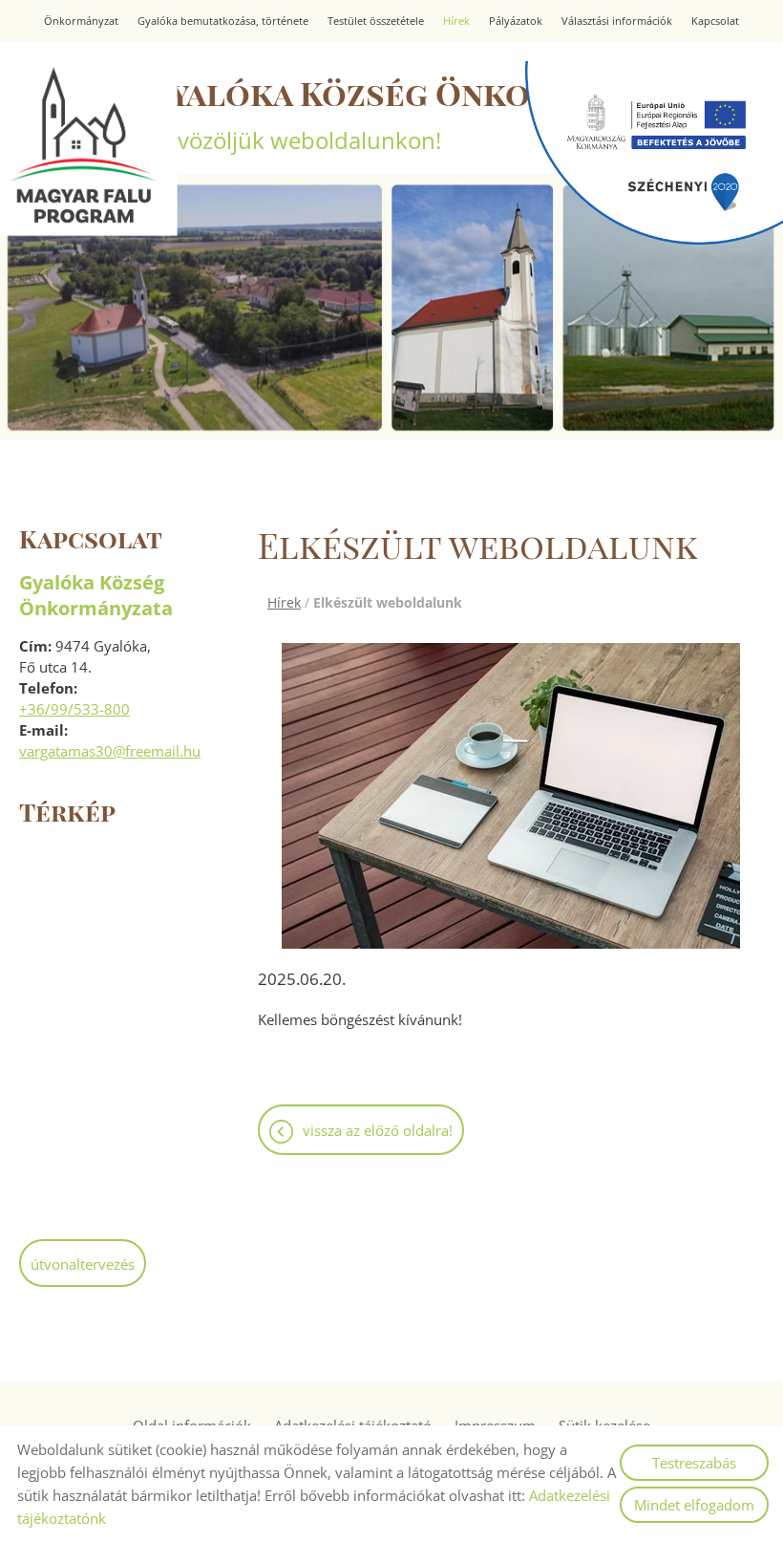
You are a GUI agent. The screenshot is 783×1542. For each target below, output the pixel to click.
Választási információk (616, 21)
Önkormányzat (81, 21)
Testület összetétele (376, 21)
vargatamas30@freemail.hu (110, 750)
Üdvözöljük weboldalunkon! (432, 113)
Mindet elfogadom (694, 1504)
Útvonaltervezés (83, 1264)
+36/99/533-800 (74, 708)
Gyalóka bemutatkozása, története (223, 21)
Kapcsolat (715, 21)
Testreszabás (694, 1462)
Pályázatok (515, 21)
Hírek (456, 21)
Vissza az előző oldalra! (378, 1130)
